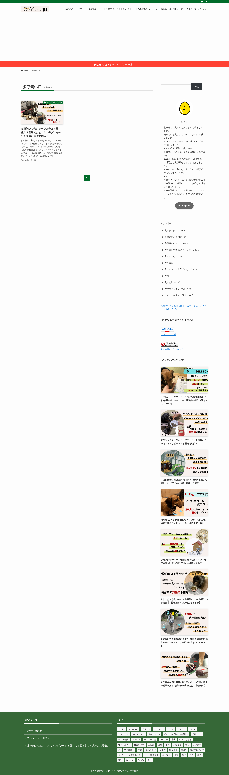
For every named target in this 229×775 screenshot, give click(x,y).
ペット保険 (123, 739)
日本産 (163, 750)
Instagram (184, 205)
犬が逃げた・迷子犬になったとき (181, 269)
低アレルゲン (124, 744)
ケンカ (171, 729)
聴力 (199, 755)
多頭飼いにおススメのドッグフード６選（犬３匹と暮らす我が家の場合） (68, 745)
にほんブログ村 (168, 334)
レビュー (164, 739)
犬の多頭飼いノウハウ (175, 230)
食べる (141, 760)
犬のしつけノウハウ (174, 256)
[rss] (202, 1)
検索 (197, 87)
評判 (120, 760)
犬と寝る (166, 755)
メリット (136, 739)
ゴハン (192, 729)
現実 (176, 755)
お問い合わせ (34, 730)
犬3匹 (183, 750)
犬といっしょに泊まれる (129, 755)
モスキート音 (150, 739)
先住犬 (151, 744)
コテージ (181, 729)
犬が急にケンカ (197, 750)
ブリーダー (197, 734)
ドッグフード (154, 734)
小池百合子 (129, 750)
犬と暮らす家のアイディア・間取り (182, 250)
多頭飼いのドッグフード (176, 243)
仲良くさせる (185, 739)
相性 (184, 755)
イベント (146, 729)
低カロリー (139, 744)
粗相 (192, 755)
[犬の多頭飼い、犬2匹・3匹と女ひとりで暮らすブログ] (35, 9)
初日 (168, 744)
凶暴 (160, 744)
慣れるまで (151, 750)
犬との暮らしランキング (172, 349)
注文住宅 (173, 750)
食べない (130, 760)
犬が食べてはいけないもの (178, 289)
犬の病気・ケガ (172, 282)
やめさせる (133, 729)
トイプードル (138, 734)
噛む (187, 744)
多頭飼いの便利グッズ (175, 237)
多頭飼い (197, 744)
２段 (150, 760)
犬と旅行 (169, 263)
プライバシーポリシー (39, 738)
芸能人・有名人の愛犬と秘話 (179, 295)
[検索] (206, 1)
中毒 (174, 739)
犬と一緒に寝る (151, 755)
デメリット (123, 734)
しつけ (121, 729)
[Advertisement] (114, 38)
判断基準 (177, 744)
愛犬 (140, 750)
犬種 (167, 276)
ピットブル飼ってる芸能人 (176, 734)
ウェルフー (159, 729)
